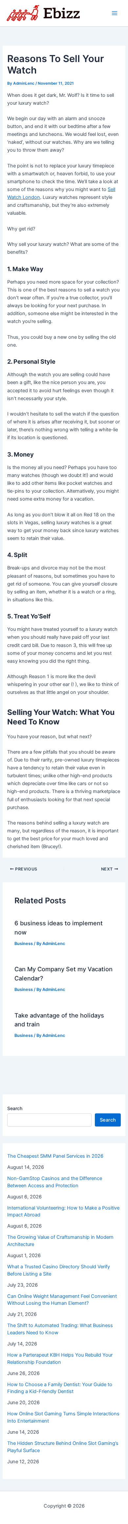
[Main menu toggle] (114, 13)
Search (14, 1108)
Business (23, 943)
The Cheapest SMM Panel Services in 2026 (55, 1156)
